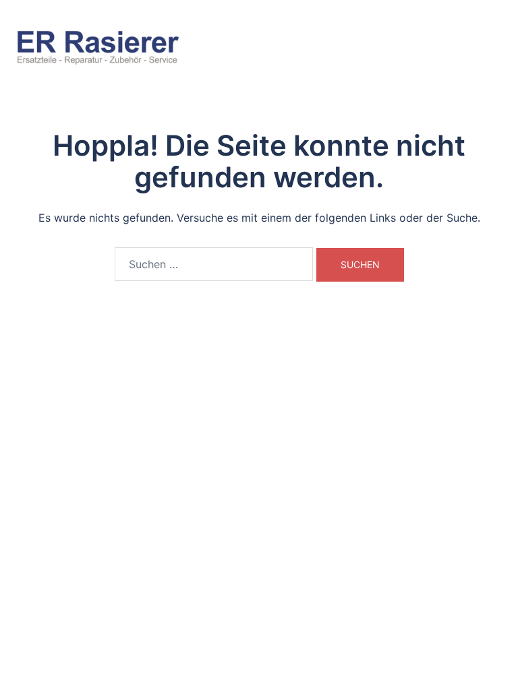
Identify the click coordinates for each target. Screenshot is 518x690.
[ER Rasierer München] (98, 45)
